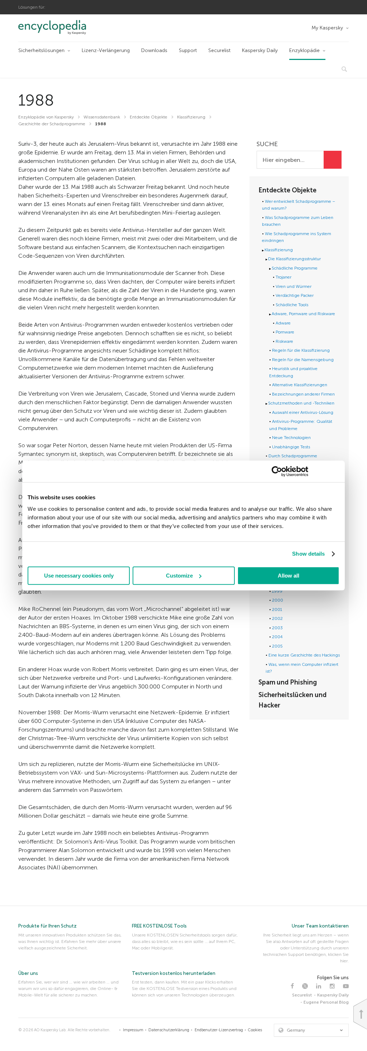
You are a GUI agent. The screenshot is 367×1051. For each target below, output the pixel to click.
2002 (277, 618)
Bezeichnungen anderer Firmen (303, 394)
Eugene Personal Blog (326, 1002)
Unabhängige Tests (291, 446)
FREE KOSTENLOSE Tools (159, 926)
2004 (277, 636)
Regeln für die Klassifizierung (301, 350)
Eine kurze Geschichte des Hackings (304, 655)
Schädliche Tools (292, 304)
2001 (277, 609)
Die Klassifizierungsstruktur (294, 258)
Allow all (288, 576)
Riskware (284, 341)
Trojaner (283, 277)
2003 (277, 627)
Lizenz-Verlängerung (106, 50)
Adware (283, 323)
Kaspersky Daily (260, 50)
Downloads (154, 50)
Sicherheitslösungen (41, 50)
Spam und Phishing (287, 682)
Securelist (219, 50)
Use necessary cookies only (79, 576)
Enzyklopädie (304, 50)
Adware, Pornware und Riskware (303, 313)
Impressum (133, 1030)
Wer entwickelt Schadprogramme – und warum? (298, 205)
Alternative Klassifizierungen (299, 384)
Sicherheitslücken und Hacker (292, 700)
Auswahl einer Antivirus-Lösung (302, 412)
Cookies (255, 1030)
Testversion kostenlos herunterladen (173, 973)
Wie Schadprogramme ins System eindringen (296, 237)
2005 (277, 646)
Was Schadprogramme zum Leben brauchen (297, 221)
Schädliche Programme (295, 268)
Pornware (285, 332)
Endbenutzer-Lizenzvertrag (219, 1030)
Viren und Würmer (293, 286)
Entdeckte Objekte (287, 190)
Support (188, 50)
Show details (308, 554)
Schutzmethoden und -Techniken (301, 403)
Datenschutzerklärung (168, 1030)
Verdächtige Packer (295, 295)
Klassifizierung (278, 249)
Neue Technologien (291, 437)
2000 (277, 600)
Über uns (28, 973)
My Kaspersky (327, 28)
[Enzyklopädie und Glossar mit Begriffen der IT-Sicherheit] (62, 27)
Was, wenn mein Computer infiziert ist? (302, 668)
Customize (179, 576)
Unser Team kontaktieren (320, 926)
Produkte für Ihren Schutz (47, 926)
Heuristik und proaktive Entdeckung (293, 372)
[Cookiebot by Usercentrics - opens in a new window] (277, 471)
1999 (277, 591)
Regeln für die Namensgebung (303, 359)
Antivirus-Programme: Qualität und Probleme (300, 425)
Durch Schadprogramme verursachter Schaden (291, 459)
